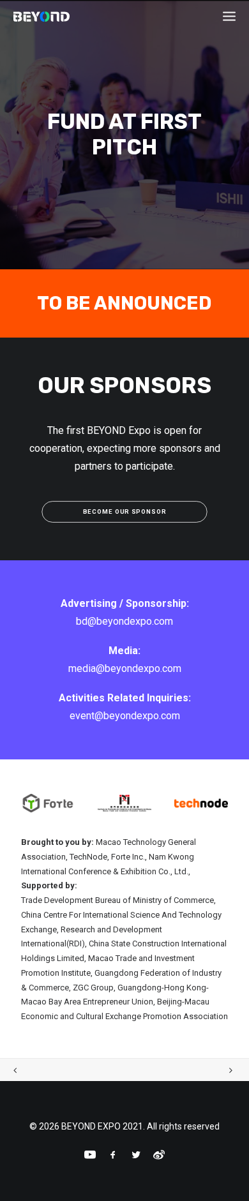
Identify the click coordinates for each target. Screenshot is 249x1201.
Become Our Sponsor (124, 511)
